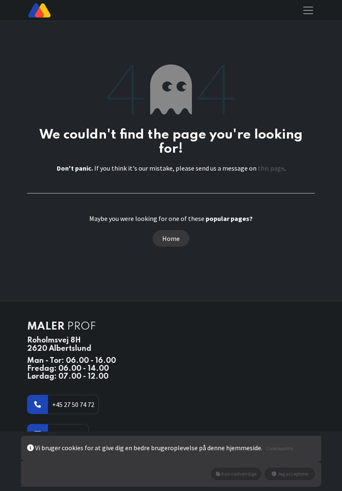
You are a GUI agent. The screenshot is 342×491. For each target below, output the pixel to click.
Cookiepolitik (279, 448)
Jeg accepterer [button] (293, 474)
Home (171, 238)
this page (271, 168)
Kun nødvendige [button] (238, 474)
